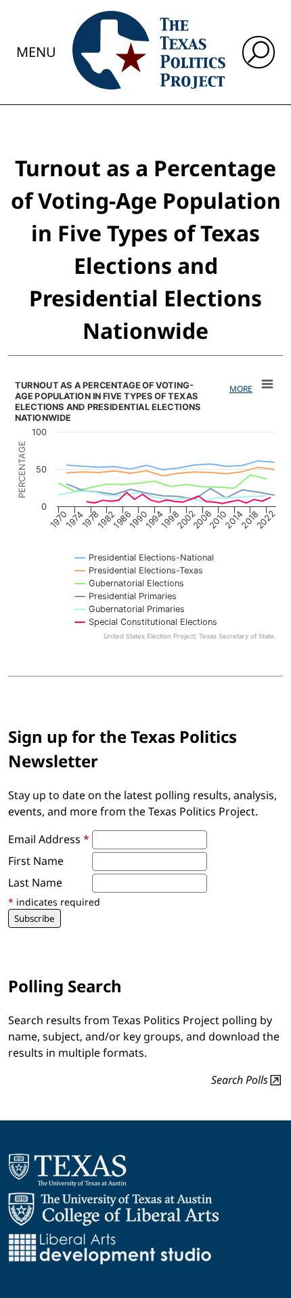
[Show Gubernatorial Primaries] (130, 609)
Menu (36, 52)
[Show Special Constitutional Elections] (146, 622)
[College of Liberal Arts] (113, 1209)
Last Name (35, 882)
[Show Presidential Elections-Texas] (139, 570)
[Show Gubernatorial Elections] (129, 583)
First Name (36, 860)
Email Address (48, 839)
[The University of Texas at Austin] (67, 1170)
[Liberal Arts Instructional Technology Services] (110, 1248)
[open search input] (258, 52)
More (240, 388)
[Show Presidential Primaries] (126, 596)
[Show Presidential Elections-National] (144, 557)
